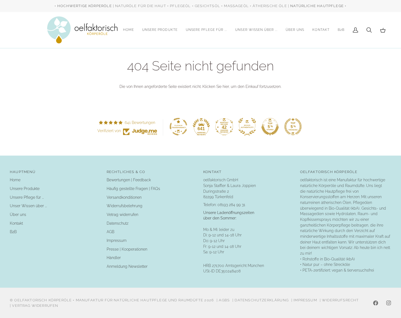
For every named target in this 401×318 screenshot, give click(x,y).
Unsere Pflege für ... (27, 197)
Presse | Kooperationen (127, 249)
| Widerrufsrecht (339, 300)
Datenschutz (117, 223)
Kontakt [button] (212, 172)
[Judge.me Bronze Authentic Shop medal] (247, 126)
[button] (160, 30)
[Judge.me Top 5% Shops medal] (270, 126)
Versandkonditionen (124, 197)
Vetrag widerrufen (122, 214)
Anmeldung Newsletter (127, 266)
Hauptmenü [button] (23, 172)
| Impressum (304, 300)
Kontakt (16, 223)
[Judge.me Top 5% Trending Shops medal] (293, 126)
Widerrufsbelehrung (124, 206)
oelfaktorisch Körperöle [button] (329, 172)
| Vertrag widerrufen (34, 306)
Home (15, 180)
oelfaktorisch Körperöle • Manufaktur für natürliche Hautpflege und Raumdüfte (108, 300)
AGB (110, 232)
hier (226, 86)
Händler (114, 257)
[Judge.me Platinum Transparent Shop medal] (178, 126)
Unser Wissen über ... (28, 206)
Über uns (18, 214)
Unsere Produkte (25, 188)
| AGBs (223, 300)
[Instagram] (388, 303)
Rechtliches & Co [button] (126, 172)
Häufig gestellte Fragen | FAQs (133, 188)
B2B (13, 232)
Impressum (117, 240)
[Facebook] (375, 303)
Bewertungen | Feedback (129, 180)
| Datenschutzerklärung (260, 300)
